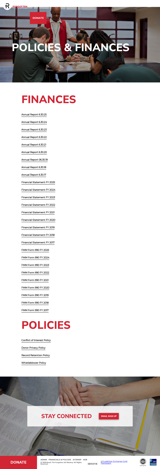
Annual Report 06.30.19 (34, 159)
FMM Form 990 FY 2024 (35, 257)
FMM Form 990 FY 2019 (35, 295)
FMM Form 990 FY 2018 (35, 302)
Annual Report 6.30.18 (33, 167)
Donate (38, 18)
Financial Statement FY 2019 (38, 227)
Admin (44, 460)
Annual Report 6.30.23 (34, 129)
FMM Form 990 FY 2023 (35, 265)
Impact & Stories (94, 6)
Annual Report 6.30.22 (34, 137)
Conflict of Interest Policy (36, 340)
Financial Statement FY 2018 (38, 235)
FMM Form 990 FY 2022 (35, 272)
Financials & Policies (60, 460)
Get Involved (66, 6)
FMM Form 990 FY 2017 (35, 310)
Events (117, 6)
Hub (85, 460)
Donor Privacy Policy (33, 347)
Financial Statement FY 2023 (38, 197)
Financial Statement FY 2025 (38, 182)
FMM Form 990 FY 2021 (35, 280)
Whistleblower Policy (33, 362)
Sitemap (77, 460)
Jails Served (42, 6)
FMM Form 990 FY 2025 (35, 250)
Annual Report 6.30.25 (34, 114)
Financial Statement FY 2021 (38, 212)
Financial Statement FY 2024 (38, 189)
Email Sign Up (109, 416)
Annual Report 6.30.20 (34, 152)
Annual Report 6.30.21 (33, 144)
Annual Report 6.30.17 (33, 174)
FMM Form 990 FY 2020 (35, 287)
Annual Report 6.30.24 (34, 122)
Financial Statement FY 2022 (38, 204)
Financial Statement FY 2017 (38, 242)
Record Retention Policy (35, 355)
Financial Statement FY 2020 (38, 220)
